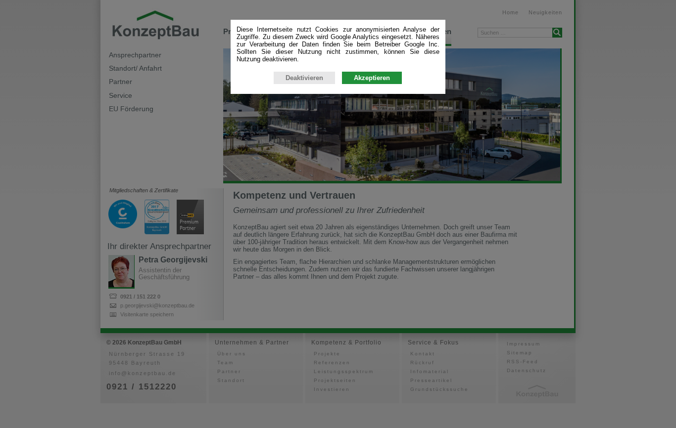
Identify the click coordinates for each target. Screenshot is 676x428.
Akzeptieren (372, 78)
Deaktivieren (304, 78)
